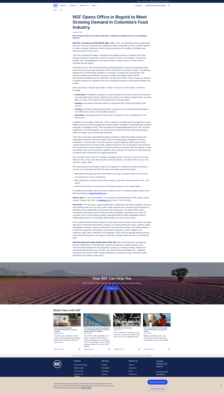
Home (55, 10)
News (61, 10)
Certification (105, 368)
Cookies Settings (157, 389)
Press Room (133, 374)
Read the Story (59, 349)
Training (104, 374)
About (94, 5)
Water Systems (79, 368)
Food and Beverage (80, 365)
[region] (112, 385)
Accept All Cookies (157, 382)
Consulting (105, 371)
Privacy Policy (86, 388)
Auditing (104, 365)
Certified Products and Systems (161, 363)
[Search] (169, 5)
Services (73, 5)
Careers (139, 1)
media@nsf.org (104, 200)
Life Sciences (78, 371)
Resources (83, 5)
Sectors (62, 5)
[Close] (221, 385)
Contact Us (132, 368)
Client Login (145, 1)
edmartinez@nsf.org (97, 193)
